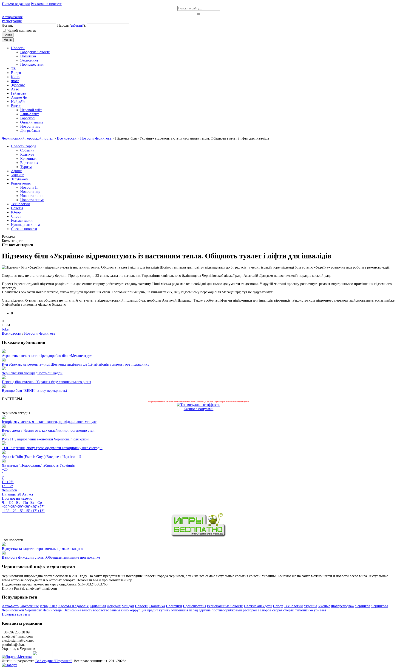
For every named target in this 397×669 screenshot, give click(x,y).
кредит (152, 610)
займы (115, 610)
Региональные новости (225, 606)
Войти (8, 35)
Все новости (11, 333)
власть (87, 610)
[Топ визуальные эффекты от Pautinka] (198, 405)
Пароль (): (71, 25)
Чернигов (362, 606)
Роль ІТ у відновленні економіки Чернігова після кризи (45, 439)
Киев (53, 606)
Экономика (72, 610)
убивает (320, 610)
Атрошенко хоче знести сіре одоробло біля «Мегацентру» (47, 356)
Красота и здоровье (73, 606)
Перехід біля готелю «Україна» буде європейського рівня (46, 382)
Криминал (98, 606)
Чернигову (33, 610)
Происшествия (194, 606)
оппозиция (179, 610)
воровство (101, 610)
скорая (277, 610)
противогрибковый (227, 610)
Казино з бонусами (198, 409)
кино (125, 610)
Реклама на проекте (46, 4)
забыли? (77, 25)
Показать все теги (16, 614)
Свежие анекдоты (258, 606)
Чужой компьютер (21, 30)
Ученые (324, 606)
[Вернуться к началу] (9, 665)
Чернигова (379, 606)
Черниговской (13, 610)
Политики (174, 606)
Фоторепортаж (342, 606)
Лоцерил (114, 606)
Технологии (293, 606)
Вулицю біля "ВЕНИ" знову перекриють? (34, 390)
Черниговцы (52, 610)
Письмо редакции (16, 4)
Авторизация (12, 17)
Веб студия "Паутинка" (53, 661)
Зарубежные (29, 606)
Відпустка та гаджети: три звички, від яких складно (42, 549)
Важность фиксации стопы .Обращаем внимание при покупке (51, 557)
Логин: (7, 25)
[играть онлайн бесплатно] (198, 536)
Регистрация (12, 21)
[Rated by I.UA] (43, 657)
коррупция (138, 610)
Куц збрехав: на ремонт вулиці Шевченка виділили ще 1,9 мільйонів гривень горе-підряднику (75, 364)
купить (164, 610)
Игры (44, 606)
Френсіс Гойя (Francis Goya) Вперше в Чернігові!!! (41, 457)
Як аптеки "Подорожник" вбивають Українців (38, 465)
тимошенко (304, 610)
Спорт (278, 606)
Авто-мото (10, 606)
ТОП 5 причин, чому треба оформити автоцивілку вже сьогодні (52, 448)
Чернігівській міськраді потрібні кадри (32, 373)
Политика (157, 606)
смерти (288, 610)
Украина (310, 606)
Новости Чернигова (39, 333)
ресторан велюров (257, 610)
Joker (6, 329)
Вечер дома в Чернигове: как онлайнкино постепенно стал (48, 430)
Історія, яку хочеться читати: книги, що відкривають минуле (49, 422)
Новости (141, 606)
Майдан (128, 606)
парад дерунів (200, 610)
